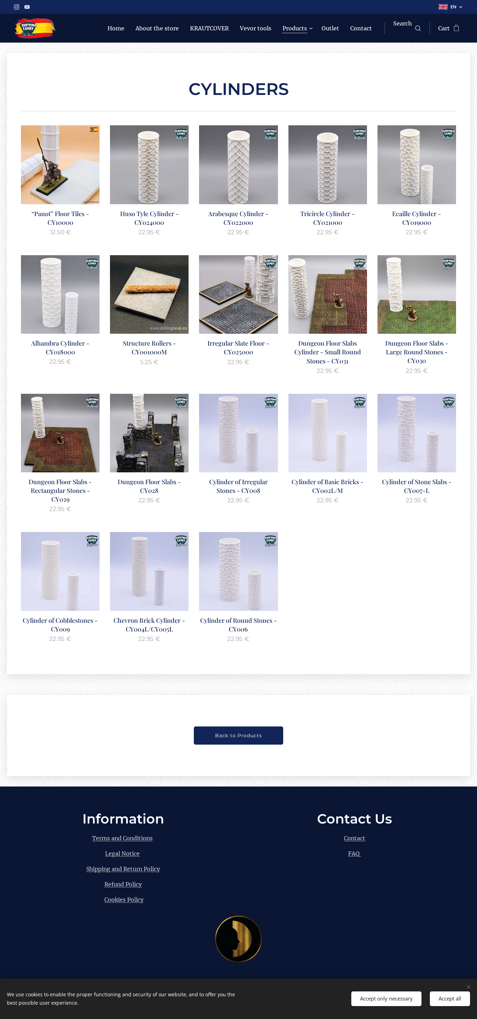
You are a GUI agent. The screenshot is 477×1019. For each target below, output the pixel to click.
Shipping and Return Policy (123, 868)
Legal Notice (122, 853)
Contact (354, 838)
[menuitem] (118, 28)
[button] (407, 28)
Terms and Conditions (122, 838)
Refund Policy (123, 884)
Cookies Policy (124, 899)
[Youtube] (27, 7)
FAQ (354, 853)
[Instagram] (16, 7)
